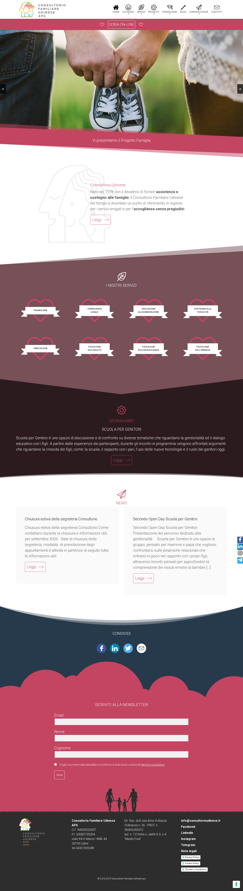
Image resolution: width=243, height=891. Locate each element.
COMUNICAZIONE (198, 12)
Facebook (188, 827)
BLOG (183, 12)
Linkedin (187, 833)
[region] (121, 87)
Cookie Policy (192, 863)
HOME (116, 12)
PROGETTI (153, 12)
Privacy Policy (192, 857)
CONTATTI (216, 12)
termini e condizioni (153, 764)
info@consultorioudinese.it (200, 820)
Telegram (188, 845)
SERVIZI (141, 12)
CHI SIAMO (128, 12)
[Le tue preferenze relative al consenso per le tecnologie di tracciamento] (236, 884)
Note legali (189, 851)
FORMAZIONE (169, 12)
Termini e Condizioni (195, 869)
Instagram (188, 839)
